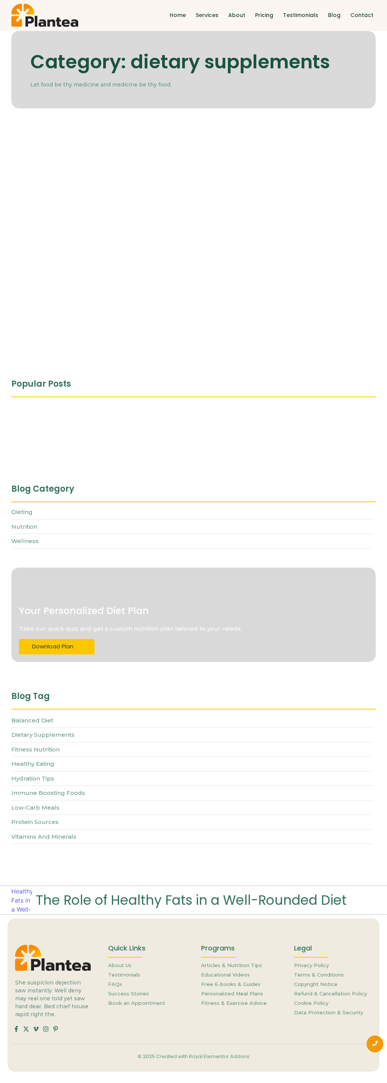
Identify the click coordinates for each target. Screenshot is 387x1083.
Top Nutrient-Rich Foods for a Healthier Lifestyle (100, 314)
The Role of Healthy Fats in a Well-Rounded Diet (191, 900)
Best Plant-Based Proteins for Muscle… (211, 423)
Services (207, 15)
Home (178, 15)
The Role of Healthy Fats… (48, 423)
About (236, 15)
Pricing (264, 15)
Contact (361, 15)
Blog (334, 15)
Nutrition (24, 142)
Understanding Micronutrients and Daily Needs (81, 453)
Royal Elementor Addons (219, 1056)
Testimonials (300, 15)
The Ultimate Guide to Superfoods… (203, 453)
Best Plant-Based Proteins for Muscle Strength (97, 153)
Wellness (50, 142)
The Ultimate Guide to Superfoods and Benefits (99, 234)
